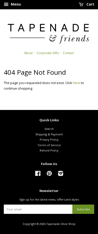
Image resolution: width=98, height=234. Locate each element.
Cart (89, 4)
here (76, 83)
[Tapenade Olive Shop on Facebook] (38, 174)
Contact (68, 53)
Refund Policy (49, 150)
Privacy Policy (49, 139)
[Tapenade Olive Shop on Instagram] (60, 174)
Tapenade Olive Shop (60, 224)
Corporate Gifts (47, 53)
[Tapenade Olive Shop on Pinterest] (49, 174)
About (28, 53)
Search (49, 129)
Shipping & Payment (49, 134)
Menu (15, 4)
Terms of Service (49, 145)
